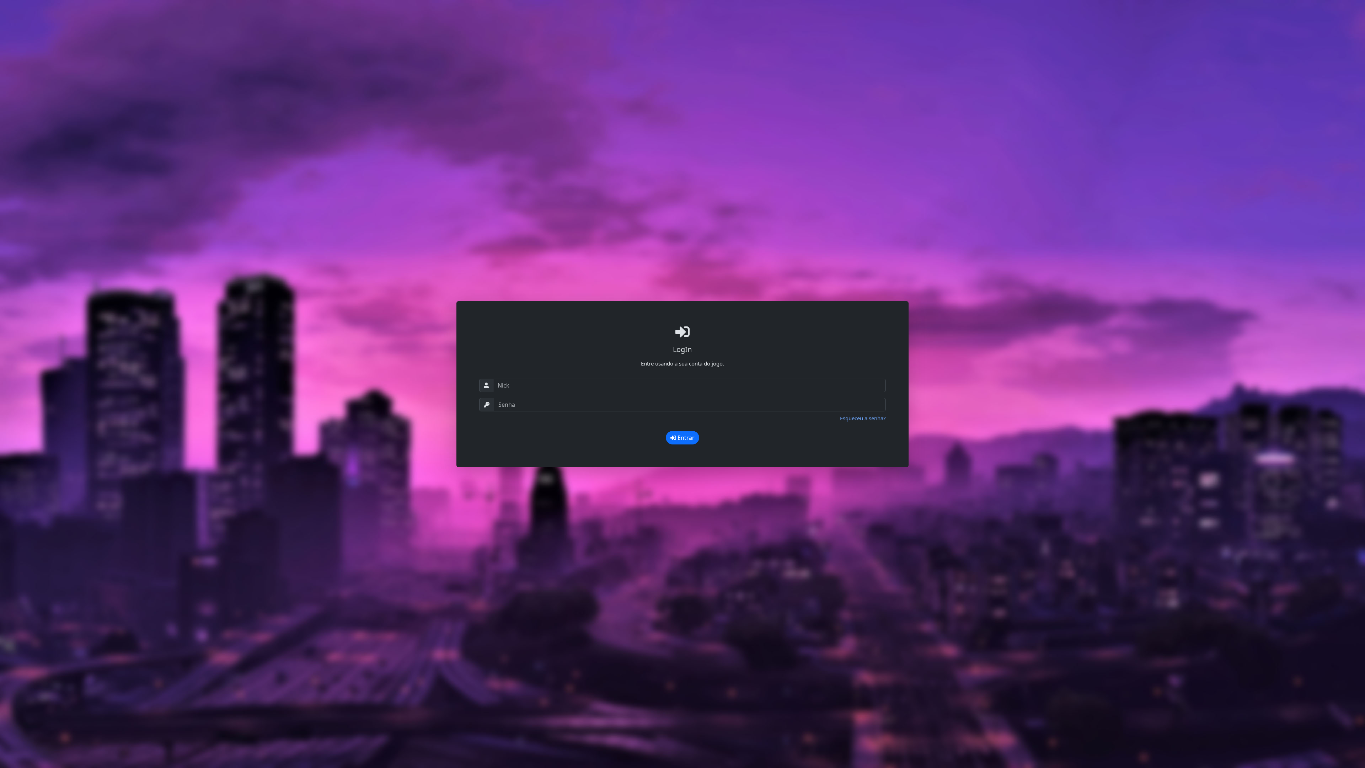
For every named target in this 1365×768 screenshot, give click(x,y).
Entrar (685, 438)
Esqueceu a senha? (863, 418)
